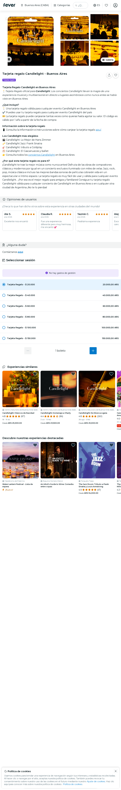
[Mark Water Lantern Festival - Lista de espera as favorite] (35, 445)
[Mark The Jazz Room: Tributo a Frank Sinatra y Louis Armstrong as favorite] (111, 445)
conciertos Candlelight (41, 154)
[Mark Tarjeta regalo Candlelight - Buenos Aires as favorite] (116, 75)
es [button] (98, 5)
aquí (98, 129)
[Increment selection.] (93, 350)
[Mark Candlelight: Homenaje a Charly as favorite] (73, 374)
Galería (109, 60)
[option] (60, 284)
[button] (60, 284)
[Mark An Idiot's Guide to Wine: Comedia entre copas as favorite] (73, 445)
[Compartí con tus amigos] (109, 75)
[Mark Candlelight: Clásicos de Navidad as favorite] (35, 374)
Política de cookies (72, 784)
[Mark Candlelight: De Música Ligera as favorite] (111, 374)
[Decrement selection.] (27, 350)
